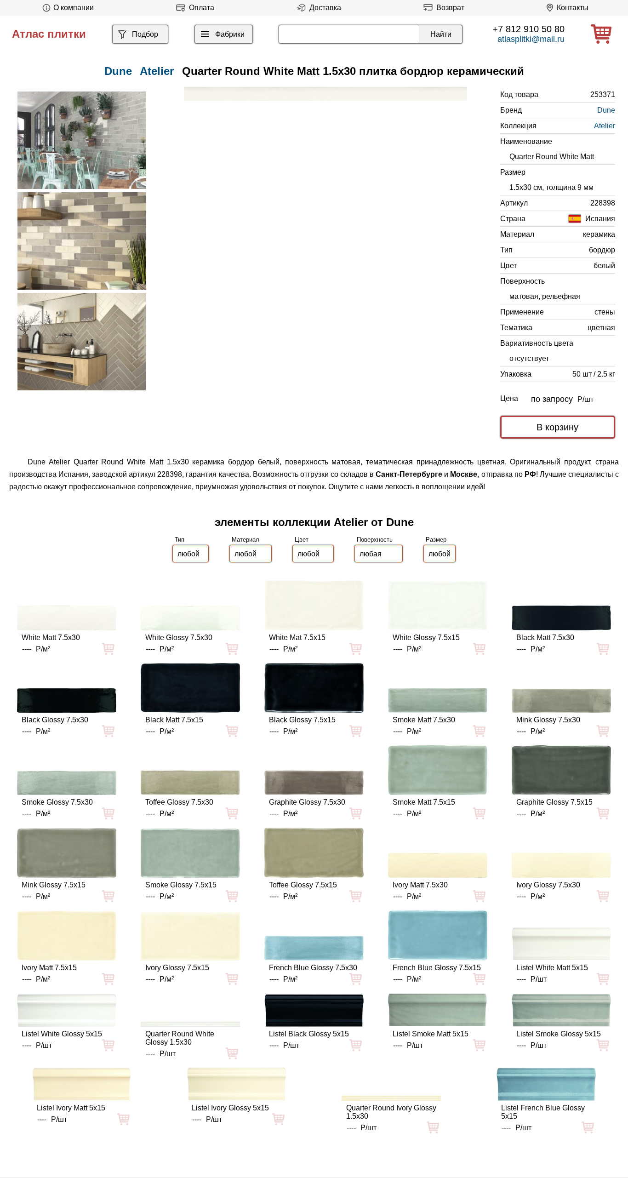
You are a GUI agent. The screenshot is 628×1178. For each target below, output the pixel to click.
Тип (179, 539)
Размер (436, 539)
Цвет (301, 539)
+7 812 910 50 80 (528, 29)
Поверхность (375, 539)
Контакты (572, 7)
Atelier (157, 71)
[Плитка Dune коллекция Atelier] (81, 140)
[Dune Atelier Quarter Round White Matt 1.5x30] (325, 94)
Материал (245, 539)
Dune (606, 110)
